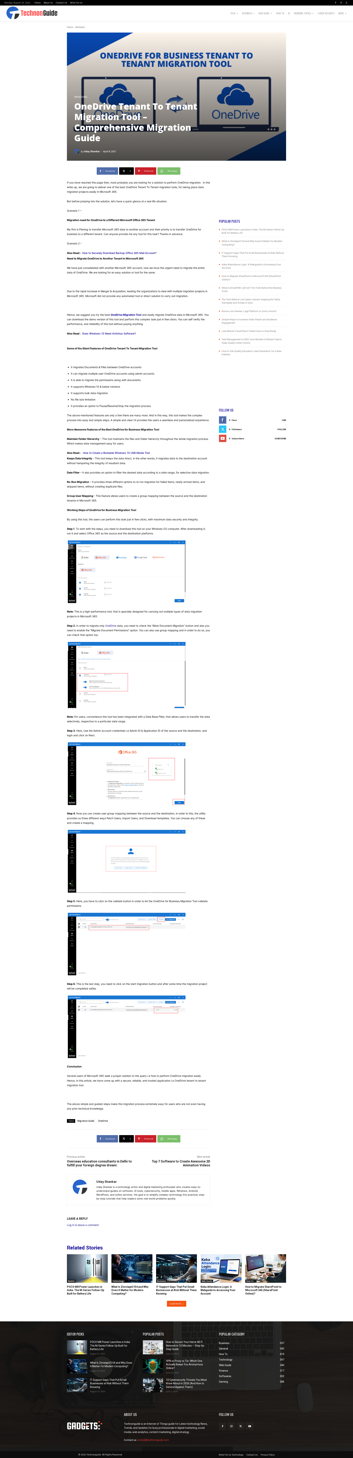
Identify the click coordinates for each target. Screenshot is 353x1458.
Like (284, 420)
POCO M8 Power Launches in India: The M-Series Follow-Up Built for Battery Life (85, 1290)
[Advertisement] (252, 193)
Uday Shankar (92, 151)
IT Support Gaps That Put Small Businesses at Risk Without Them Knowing (176, 1290)
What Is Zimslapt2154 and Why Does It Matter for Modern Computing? (129, 1290)
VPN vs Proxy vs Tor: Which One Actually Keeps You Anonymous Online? (184, 1364)
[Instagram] (341, 3)
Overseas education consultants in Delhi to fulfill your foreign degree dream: (99, 1163)
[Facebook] (336, 3)
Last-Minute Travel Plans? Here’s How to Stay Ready (249, 331)
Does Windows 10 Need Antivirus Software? (109, 333)
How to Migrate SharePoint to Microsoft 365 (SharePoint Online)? (263, 1290)
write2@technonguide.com (153, 1440)
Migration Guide (85, 1120)
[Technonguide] (14, 13)
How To (250, 1281)
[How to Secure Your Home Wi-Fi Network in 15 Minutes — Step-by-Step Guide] (153, 1347)
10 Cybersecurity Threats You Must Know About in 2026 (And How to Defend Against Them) (186, 1383)
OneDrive (110, 625)
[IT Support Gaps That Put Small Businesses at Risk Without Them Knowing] (176, 1268)
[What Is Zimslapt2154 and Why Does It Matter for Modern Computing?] (131, 1268)
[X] (347, 3)
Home (70, 27)
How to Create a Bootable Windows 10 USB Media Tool (116, 452)
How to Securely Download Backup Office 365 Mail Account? (119, 252)
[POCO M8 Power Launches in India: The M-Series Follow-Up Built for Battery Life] (87, 1268)
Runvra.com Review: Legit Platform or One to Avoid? (249, 311)
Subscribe (280, 438)
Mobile (71, 1281)
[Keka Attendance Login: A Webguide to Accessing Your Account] (221, 1268)
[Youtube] (249, 1426)
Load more (175, 1303)
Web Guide (207, 1281)
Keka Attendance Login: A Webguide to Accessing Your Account (218, 1290)
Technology (118, 1281)
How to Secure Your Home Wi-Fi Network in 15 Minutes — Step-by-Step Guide (185, 1345)
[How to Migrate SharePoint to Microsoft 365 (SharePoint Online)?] (265, 1268)
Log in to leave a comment (83, 1224)
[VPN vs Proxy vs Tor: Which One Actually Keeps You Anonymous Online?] (153, 1366)
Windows (80, 27)
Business (161, 1281)
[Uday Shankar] (77, 151)
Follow (281, 429)
